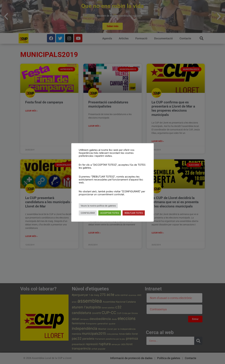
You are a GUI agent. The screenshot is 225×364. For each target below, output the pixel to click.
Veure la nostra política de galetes (98, 205)
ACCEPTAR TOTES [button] (109, 213)
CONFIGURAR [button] (88, 213)
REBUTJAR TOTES (134, 213)
